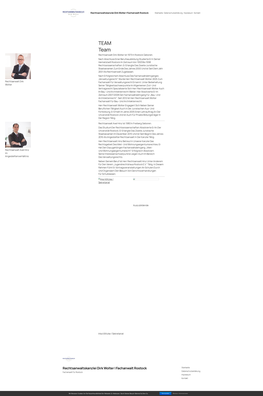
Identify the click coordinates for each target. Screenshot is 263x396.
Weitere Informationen (180, 393)
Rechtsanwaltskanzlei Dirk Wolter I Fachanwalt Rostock (120, 12)
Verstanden (165, 393)
